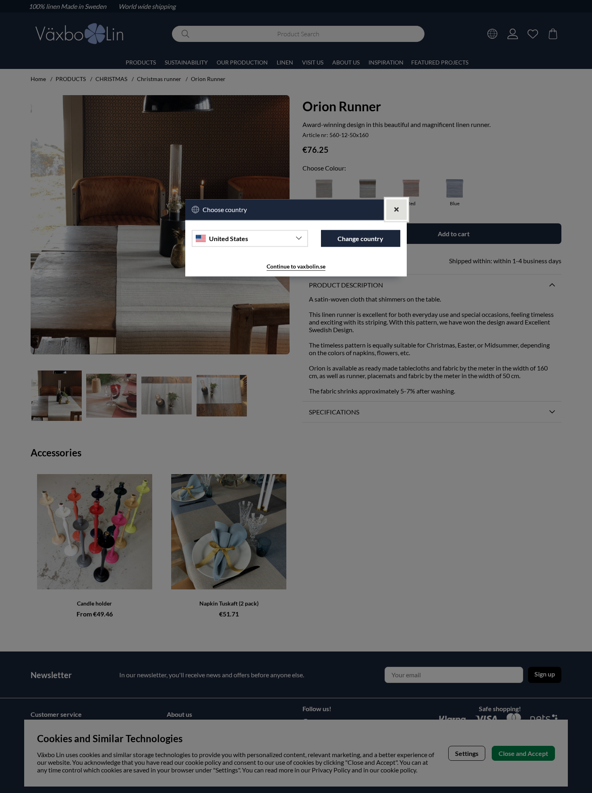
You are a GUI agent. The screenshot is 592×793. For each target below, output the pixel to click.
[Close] (396, 210)
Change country (360, 238)
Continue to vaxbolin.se (296, 266)
